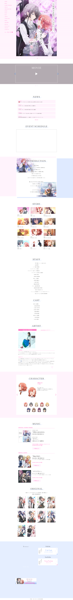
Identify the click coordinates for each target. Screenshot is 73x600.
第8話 (31, 225)
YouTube (6, 29)
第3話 (18, 247)
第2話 (31, 247)
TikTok (6, 27)
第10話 (44, 214)
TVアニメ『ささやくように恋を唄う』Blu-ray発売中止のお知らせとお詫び (31, 101)
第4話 (44, 236)
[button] (36, 58)
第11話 (31, 214)
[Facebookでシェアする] (10, 32)
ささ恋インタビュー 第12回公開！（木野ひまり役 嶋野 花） (27, 105)
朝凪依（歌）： (27, 330)
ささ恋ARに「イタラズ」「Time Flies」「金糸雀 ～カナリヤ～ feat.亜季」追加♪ (30, 113)
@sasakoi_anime (26, 566)
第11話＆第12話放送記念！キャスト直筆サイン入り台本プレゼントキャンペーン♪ (31, 117)
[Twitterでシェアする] (8, 32)
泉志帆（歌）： (45, 330)
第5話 (31, 236)
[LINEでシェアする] (12, 32)
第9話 (18, 225)
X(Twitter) (6, 26)
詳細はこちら (37, 448)
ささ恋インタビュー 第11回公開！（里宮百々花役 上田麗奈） (27, 109)
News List (36, 119)
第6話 (18, 236)
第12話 (18, 214)
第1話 (44, 247)
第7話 (44, 225)
